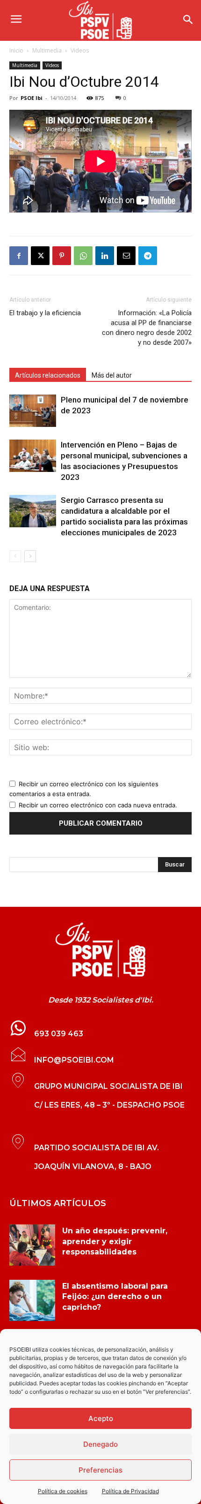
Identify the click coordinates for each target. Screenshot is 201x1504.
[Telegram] (147, 255)
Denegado (100, 1444)
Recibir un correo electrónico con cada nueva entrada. (98, 805)
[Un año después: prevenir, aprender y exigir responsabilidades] (32, 1245)
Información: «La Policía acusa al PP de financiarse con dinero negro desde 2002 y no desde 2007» (147, 328)
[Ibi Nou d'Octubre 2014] (100, 950)
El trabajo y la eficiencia (45, 313)
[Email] (126, 255)
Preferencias (100, 1470)
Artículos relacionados (47, 375)
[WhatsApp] (83, 255)
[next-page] (30, 556)
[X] (40, 255)
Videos (80, 50)
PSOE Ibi (32, 97)
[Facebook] (18, 255)
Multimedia (47, 50)
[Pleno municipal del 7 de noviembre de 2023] (32, 411)
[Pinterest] (61, 255)
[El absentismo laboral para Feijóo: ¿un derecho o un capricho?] (32, 1300)
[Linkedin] (104, 255)
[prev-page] (15, 556)
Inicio (16, 50)
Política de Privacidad (130, 1491)
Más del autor (112, 375)
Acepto (100, 1418)
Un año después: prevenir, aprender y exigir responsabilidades (114, 1241)
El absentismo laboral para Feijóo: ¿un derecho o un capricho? (115, 1297)
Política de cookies (62, 1491)
